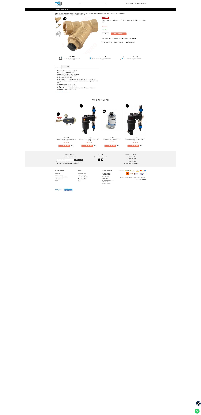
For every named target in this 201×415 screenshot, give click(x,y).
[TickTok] (102, 159)
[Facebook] (99, 159)
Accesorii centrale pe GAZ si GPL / (98, 13)
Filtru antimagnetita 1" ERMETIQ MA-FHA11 (89, 139)
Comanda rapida (131, 42)
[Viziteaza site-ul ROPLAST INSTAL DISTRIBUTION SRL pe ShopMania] (68, 190)
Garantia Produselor (83, 177)
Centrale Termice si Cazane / (66, 13)
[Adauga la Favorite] (72, 146)
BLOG (68, 9)
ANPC (79, 180)
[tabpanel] (80, 35)
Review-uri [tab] (65, 66)
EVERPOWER (66, 137)
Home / (57, 13)
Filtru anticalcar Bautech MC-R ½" (112, 139)
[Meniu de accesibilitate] (198, 403)
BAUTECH (112, 137)
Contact (56, 180)
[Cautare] (105, 4)
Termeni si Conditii (59, 175)
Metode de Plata (82, 173)
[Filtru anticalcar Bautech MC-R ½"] (112, 120)
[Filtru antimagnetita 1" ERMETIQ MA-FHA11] (89, 120)
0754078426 (132, 161)
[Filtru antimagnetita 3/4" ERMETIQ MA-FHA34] (135, 120)
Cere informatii (119, 42)
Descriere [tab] (58, 67)
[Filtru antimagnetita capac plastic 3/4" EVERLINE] (66, 120)
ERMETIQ (89, 137)
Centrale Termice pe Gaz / (81, 13)
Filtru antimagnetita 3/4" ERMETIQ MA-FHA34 (135, 139)
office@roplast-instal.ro (132, 163)
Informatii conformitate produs (63, 92)
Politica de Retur (82, 175)
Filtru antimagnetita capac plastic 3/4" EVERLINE (66, 139)
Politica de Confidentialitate (71, 163)
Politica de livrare (58, 178)
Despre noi (57, 173)
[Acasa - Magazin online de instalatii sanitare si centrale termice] (62, 4)
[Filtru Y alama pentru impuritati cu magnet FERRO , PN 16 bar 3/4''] (80, 35)
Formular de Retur (82, 178)
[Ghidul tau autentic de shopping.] (58, 190)
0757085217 (132, 159)
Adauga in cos (118, 33)
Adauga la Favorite (107, 42)
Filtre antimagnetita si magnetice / (116, 13)
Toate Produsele (60, 9)
